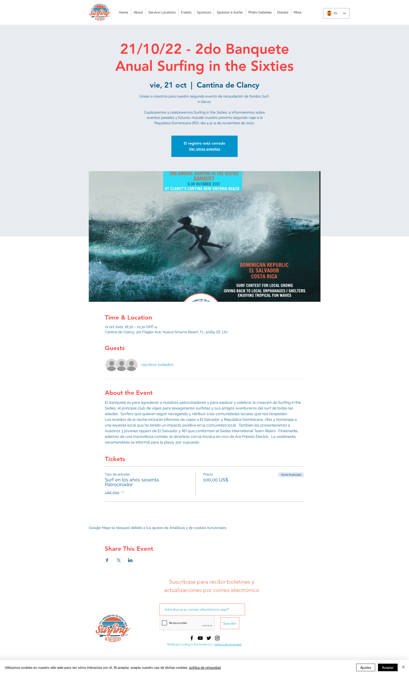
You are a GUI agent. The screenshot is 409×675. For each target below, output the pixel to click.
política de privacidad (227, 644)
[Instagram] (217, 638)
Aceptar (388, 667)
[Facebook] (192, 638)
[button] (186, 12)
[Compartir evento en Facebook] (107, 560)
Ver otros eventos (204, 149)
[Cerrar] (403, 667)
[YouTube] (200, 638)
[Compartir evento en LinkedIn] (130, 560)
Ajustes (365, 667)
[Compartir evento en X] (118, 560)
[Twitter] (209, 638)
